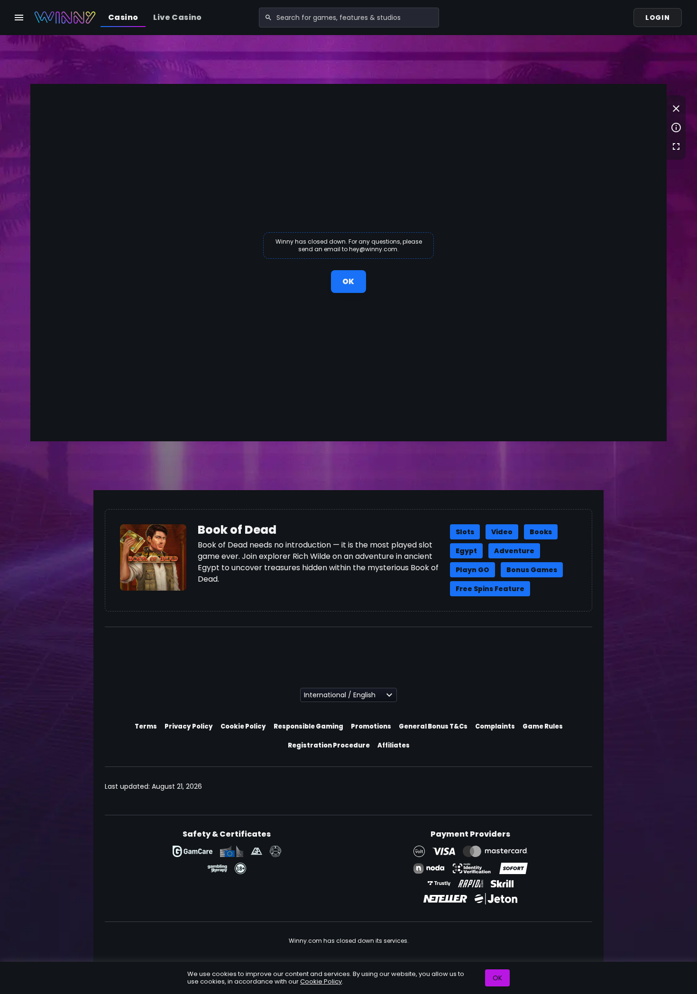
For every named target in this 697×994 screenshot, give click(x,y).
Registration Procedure (329, 745)
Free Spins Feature (490, 588)
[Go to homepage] (65, 17)
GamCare (192, 851)
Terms (146, 726)
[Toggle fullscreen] (676, 146)
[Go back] (676, 108)
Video (502, 532)
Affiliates (393, 745)
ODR (231, 851)
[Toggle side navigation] (18, 17)
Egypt (466, 551)
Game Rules (543, 726)
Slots (465, 532)
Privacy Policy (189, 726)
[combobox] (349, 17)
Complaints (495, 726)
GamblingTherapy (217, 868)
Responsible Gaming (308, 726)
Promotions (371, 726)
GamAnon (275, 851)
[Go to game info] (676, 127)
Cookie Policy (243, 726)
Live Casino (177, 17)
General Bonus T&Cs (433, 726)
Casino (123, 17)
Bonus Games (531, 570)
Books (541, 532)
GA (256, 851)
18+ (240, 868)
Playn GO (472, 570)
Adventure (514, 551)
